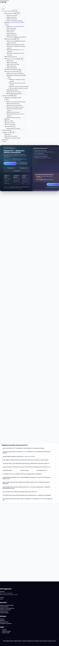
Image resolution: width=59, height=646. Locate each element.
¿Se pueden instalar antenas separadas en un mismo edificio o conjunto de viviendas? (29, 495)
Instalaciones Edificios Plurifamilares (16, 73)
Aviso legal (4, 629)
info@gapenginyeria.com (14, 423)
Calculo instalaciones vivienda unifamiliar (20, 86)
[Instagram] (5, 2)
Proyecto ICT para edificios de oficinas (10, 284)
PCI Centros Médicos (13, 62)
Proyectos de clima (10, 39)
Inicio (3, 9)
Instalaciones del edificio (11, 71)
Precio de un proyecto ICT (8, 323)
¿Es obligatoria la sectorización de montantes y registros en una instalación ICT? (29, 463)
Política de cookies (6, 632)
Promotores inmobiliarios (11, 136)
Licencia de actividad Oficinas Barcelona (17, 101)
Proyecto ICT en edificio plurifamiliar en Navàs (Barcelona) (8, 396)
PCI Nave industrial (13, 67)
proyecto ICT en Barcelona (12, 262)
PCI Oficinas (11, 61)
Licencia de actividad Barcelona (12, 97)
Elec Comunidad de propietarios (15, 20)
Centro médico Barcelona (14, 103)
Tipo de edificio (5, 534)
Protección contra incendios (12, 59)
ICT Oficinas (11, 31)
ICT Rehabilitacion (12, 33)
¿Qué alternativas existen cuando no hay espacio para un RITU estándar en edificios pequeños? (29, 483)
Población (4, 543)
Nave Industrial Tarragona (14, 128)
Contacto (4, 141)
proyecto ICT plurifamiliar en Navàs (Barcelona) (25, 280)
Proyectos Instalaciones (7, 11)
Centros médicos (9, 121)
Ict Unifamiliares (12, 30)
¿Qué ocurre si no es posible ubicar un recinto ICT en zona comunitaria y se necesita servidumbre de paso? (29, 487)
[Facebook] (2, 2)
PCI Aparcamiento (12, 66)
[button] (13, 11)
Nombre (4, 548)
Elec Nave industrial (13, 19)
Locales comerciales (13, 15)
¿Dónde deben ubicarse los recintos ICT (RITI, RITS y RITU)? (29, 456)
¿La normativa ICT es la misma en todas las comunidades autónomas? (29, 474)
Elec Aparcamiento (12, 17)
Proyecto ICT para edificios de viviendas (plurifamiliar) (13, 277)
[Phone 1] (0, 2)
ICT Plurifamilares (12, 28)
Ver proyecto (11, 402)
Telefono (4, 557)
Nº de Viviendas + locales (7, 539)
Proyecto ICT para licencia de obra (9, 328)
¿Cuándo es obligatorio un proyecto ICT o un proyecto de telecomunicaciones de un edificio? (29, 452)
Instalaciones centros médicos (15, 93)
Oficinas (8, 119)
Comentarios (4, 562)
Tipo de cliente (5, 530)
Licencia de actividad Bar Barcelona (16, 107)
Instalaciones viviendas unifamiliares (16, 75)
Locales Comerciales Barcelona (15, 105)
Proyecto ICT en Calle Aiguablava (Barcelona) (36, 396)
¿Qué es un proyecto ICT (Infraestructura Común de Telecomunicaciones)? (29, 448)
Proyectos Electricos (10, 13)
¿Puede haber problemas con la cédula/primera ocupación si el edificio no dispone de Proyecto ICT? (29, 478)
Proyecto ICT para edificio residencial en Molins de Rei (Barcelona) (22, 396)
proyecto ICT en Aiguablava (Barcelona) (42, 280)
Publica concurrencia (10, 124)
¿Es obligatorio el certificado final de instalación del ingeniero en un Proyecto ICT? (29, 467)
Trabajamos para (6, 132)
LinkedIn (22, 423)
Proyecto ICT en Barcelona (8, 298)
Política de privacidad (6, 631)
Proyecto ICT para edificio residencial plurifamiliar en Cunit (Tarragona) (49, 397)
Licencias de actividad (6, 95)
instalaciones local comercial (15, 91)
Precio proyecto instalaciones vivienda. (19, 88)
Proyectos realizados (6, 130)
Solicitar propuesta (52, 438)
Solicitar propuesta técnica (10, 163)
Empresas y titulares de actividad (13, 138)
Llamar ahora (30, 515)
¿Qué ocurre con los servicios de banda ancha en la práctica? (29, 491)
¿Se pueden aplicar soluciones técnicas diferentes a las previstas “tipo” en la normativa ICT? (29, 499)
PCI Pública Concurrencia (14, 64)
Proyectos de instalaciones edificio (13, 69)
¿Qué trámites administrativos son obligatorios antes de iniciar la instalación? (29, 460)
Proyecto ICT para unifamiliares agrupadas (11, 293)
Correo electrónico (6, 553)
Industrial (8, 126)
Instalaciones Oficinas (13, 90)
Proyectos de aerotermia (11, 56)
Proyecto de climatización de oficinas (16, 44)
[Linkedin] (3, 2)
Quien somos (5, 139)
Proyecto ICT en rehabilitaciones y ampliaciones (12, 289)
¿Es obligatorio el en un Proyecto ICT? (29, 470)
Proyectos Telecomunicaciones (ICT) (14, 22)
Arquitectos (8, 134)
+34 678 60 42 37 (23, 163)
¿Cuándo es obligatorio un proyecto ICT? (17, 37)
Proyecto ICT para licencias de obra (16, 26)
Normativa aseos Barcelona (15, 117)
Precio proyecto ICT (13, 35)
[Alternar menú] (16, 11)
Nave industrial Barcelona (14, 112)
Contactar (6, 575)
